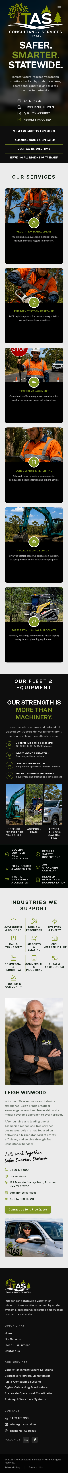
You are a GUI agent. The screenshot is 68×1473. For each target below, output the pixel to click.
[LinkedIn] (26, 1440)
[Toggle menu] (59, 6)
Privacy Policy (12, 1467)
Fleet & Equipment (17, 1345)
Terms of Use (35, 1467)
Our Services (13, 1339)
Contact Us (12, 1350)
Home (9, 1333)
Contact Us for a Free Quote (28, 1209)
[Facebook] (35, 1440)
